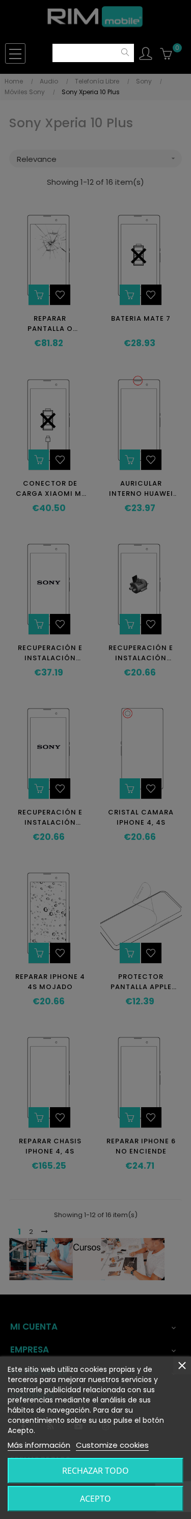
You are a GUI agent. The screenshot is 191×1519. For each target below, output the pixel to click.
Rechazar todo (95, 1470)
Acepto (95, 1498)
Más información (39, 1445)
